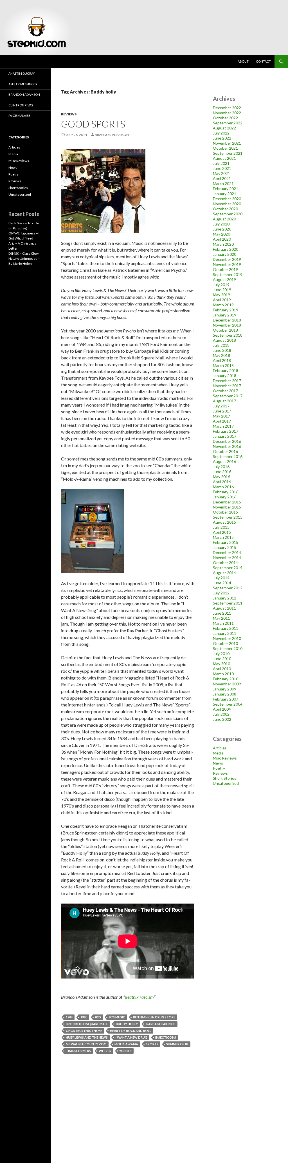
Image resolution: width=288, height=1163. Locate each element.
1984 (69, 1017)
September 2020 (227, 213)
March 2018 (223, 365)
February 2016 (225, 491)
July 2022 (221, 133)
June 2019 (222, 289)
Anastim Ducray (21, 73)
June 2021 (222, 168)
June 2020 (222, 229)
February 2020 (225, 249)
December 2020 (227, 198)
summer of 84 (177, 1044)
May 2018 (221, 355)
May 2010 (221, 663)
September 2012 (227, 587)
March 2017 (223, 426)
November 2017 (227, 385)
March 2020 (223, 244)
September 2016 (227, 456)
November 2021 (227, 143)
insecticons (165, 1037)
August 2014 (224, 572)
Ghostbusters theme (84, 1030)
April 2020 (222, 239)
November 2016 (227, 446)
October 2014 (225, 562)
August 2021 (224, 158)
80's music (117, 1017)
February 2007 (225, 699)
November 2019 (227, 264)
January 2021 (224, 193)
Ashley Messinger (22, 84)
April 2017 (222, 421)
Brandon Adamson (24, 94)
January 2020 (224, 254)
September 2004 (227, 704)
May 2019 (221, 294)
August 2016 (224, 461)
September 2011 (227, 603)
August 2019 (224, 279)
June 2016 (222, 471)
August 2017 (224, 400)
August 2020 (224, 218)
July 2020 (221, 224)
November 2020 (227, 203)
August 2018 (224, 340)
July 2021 (221, 163)
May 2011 (221, 618)
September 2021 (227, 153)
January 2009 (224, 689)
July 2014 (221, 577)
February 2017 (225, 431)
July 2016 (221, 466)
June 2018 (222, 350)
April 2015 (222, 532)
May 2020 (221, 234)
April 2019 (222, 299)
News (218, 763)
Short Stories (224, 778)
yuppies (125, 1051)
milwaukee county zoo (86, 1044)
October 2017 (225, 390)
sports (152, 1044)
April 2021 (222, 178)
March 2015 (223, 537)
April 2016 (222, 481)
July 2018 (221, 345)
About (243, 61)
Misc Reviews (225, 758)
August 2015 (224, 522)
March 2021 (223, 183)
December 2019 (227, 259)
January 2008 (224, 694)
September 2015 (227, 517)
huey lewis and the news (87, 1037)
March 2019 (223, 304)
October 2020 (225, 208)
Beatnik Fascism (139, 997)
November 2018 (227, 325)
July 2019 (221, 284)
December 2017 (227, 380)
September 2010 (227, 648)
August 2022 (224, 128)
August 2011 (224, 608)
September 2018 (227, 335)
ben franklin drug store (154, 1017)
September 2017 (227, 395)
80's (98, 1017)
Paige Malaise (19, 115)
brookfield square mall (87, 1024)
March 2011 (223, 623)
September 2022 (227, 122)
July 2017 (221, 405)
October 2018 (225, 330)
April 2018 (222, 360)
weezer (105, 1051)
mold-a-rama (126, 1044)
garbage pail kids (161, 1024)
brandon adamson (112, 135)
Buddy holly (127, 1024)
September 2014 (227, 567)
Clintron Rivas (20, 105)
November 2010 (227, 638)
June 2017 (222, 411)
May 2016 (221, 476)
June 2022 (222, 138)
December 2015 (227, 502)
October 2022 (225, 117)
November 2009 (227, 683)
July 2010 (221, 653)
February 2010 (225, 678)
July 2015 (221, 527)
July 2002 (221, 714)
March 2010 (223, 673)
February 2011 (225, 628)
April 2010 (222, 668)
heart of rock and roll (130, 1030)
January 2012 (224, 598)
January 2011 (224, 633)
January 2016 (224, 496)
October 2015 (225, 512)
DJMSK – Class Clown (24, 253)
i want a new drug (131, 1037)
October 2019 (225, 269)
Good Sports (93, 123)
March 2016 (223, 486)
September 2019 (227, 274)
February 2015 (225, 542)
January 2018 (224, 375)
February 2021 (225, 188)
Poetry (219, 768)
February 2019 (225, 309)
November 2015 (227, 507)
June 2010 (222, 658)
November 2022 (227, 112)
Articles (220, 747)
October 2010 (225, 643)
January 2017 (224, 436)
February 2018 (225, 370)
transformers (78, 1051)
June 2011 (222, 613)
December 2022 (227, 107)
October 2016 (225, 451)
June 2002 (222, 719)
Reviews (68, 114)
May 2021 (221, 173)
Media (218, 753)
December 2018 (227, 320)
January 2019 (224, 315)
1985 (83, 1017)
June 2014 (222, 582)
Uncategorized (226, 783)
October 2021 (225, 148)
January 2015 (224, 547)
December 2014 (227, 552)
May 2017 (221, 416)
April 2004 (222, 709)
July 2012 (221, 592)
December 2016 (227, 441)
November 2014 (227, 557)
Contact (263, 61)
